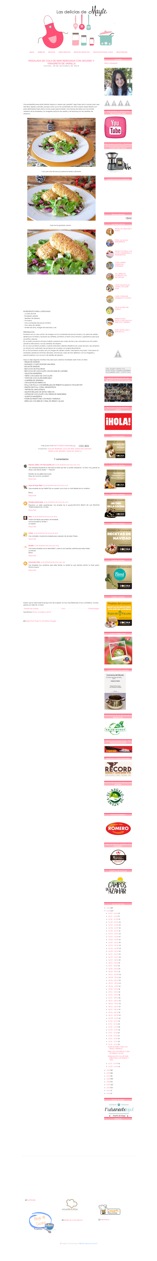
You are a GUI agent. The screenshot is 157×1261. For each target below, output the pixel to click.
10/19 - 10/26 (113, 1027)
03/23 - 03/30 (113, 945)
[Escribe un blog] (82, 446)
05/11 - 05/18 (113, 966)
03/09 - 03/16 (113, 939)
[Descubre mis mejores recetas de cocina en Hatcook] (72, 1220)
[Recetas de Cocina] (70, 1211)
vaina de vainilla (74, 451)
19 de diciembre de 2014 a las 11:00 (67, 465)
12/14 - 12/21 (113, 1044)
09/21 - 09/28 (113, 1015)
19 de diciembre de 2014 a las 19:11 (46, 533)
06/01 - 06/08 (113, 974)
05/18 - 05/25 (113, 969)
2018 (108, 1079)
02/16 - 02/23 (113, 931)
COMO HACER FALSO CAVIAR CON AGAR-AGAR (122, 287)
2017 (108, 1076)
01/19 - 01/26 (113, 919)
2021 (108, 1087)
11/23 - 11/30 (113, 1038)
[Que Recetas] (30, 1200)
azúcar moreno (55, 449)
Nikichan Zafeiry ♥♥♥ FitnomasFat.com (42, 465)
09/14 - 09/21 (113, 1012)
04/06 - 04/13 (113, 951)
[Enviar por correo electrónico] (80, 446)
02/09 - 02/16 (113, 928)
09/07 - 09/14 (113, 1009)
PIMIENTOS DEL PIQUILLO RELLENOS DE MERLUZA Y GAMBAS (123, 320)
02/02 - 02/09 (113, 925)
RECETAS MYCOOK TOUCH (103, 52)
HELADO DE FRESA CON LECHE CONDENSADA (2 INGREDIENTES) (123, 253)
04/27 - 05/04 (113, 960)
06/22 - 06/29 (113, 983)
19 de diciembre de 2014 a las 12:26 (55, 485)
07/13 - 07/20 (113, 992)
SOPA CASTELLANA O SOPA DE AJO (122, 331)
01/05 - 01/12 (113, 913)
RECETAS (51, 52)
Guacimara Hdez (34, 562)
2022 (108, 1090)
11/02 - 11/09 (113, 1033)
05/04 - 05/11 (113, 963)
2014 (108, 911)
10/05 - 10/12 (113, 1021)
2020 (108, 1084)
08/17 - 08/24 (113, 1001)
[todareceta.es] (103, 1219)
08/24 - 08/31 (113, 1003)
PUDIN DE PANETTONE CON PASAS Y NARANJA (117, 1048)
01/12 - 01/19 (113, 916)
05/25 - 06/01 (113, 971)
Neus (30, 516)
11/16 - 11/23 (113, 1036)
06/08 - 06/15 (113, 977)
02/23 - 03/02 (113, 934)
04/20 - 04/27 (113, 957)
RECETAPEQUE (121, 52)
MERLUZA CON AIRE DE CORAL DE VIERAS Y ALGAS (119, 1052)
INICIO (32, 52)
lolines (31, 533)
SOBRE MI (41, 52)
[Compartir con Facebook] (86, 446)
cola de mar (68, 449)
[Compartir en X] (84, 446)
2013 (108, 908)
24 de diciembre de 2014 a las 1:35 (53, 562)
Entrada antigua (93, 608)
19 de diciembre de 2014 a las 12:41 (56, 502)
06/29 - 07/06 (113, 986)
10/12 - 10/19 (113, 1024)
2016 (108, 1073)
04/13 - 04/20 (113, 954)
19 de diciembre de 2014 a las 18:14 (45, 516)
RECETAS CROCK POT (82, 52)
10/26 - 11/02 (113, 1030)
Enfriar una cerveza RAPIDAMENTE (121, 241)
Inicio (63, 608)
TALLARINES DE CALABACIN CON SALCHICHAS (121, 275)
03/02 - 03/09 (113, 936)
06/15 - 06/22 (113, 980)
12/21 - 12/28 (113, 1063)
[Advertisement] (61, 86)
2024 (108, 1093)
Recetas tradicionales (36, 502)
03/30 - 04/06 (113, 948)
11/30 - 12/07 (113, 1041)
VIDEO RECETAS (64, 52)
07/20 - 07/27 (113, 995)
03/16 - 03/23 (113, 942)
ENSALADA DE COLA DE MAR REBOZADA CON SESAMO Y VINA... (118, 1058)
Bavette (31, 545)
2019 (108, 1082)
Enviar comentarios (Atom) (42, 612)
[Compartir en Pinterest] (88, 446)
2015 (108, 1070)
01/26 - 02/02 (113, 922)
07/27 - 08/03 (113, 998)
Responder (32, 479)
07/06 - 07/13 (113, 989)
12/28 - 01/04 (113, 1066)
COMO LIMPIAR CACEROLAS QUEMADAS (120, 264)
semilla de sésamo (57, 451)
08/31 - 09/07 (113, 1006)
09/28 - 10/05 (113, 1018)
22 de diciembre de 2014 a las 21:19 (46, 545)
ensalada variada (83, 449)
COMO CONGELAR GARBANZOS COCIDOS (123, 297)
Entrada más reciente (31, 608)
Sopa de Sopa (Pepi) (36, 485)
